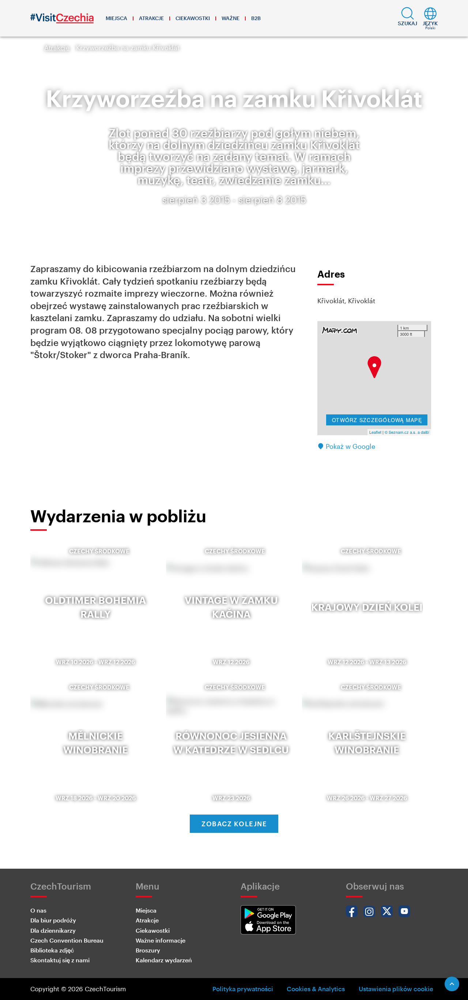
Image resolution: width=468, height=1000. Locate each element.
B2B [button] (256, 18)
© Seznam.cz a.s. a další (407, 432)
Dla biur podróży (53, 920)
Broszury (148, 950)
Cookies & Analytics (316, 988)
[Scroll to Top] (452, 984)
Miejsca (116, 18)
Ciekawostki (193, 18)
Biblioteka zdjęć (52, 950)
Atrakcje (151, 18)
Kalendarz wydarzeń (164, 959)
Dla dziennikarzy (53, 930)
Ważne (230, 18)
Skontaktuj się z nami (60, 959)
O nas (38, 910)
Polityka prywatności (242, 988)
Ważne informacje (160, 940)
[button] (407, 18)
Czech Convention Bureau (66, 940)
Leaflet (375, 432)
